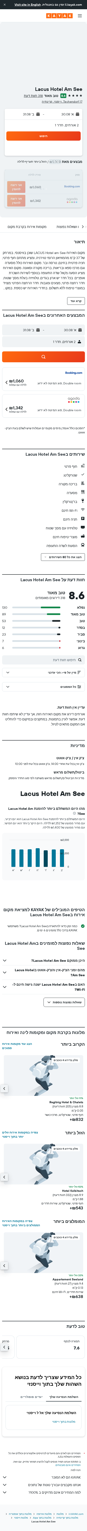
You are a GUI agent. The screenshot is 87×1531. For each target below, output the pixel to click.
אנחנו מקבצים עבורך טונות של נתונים (54, 1485)
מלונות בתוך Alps (42, 1517)
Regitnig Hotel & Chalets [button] (66, 1102)
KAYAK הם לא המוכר (66, 1477)
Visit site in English (28, 5)
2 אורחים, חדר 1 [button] (67, 125)
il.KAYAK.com (76, 1513)
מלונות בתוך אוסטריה (20, 1513)
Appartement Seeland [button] (68, 1279)
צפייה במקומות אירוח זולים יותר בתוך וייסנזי (20, 1134)
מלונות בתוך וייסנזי (63, 1422)
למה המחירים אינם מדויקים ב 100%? (55, 1492)
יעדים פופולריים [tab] (31, 1397)
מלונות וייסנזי (21, 1517)
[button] (4, 4)
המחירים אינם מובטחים (68, 1465)
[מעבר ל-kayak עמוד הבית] (59, 15)
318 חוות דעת (33, 96)
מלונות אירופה (44, 1513)
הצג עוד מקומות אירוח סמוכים (17, 1046)
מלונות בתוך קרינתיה (67, 1517)
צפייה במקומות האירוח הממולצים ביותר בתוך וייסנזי (21, 1223)
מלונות (60, 1513)
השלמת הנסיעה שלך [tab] (63, 1397)
